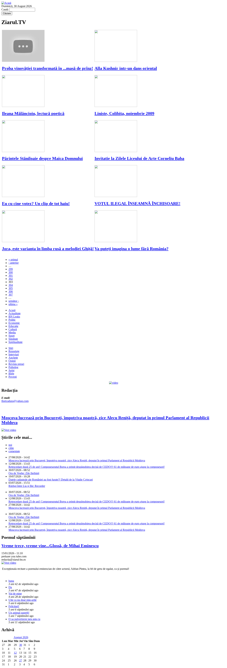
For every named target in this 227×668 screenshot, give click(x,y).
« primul (13, 259)
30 (20, 644)
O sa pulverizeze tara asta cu (24, 619)
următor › (14, 300)
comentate (14, 451)
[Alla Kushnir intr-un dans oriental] (116, 60)
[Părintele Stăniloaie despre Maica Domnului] (23, 151)
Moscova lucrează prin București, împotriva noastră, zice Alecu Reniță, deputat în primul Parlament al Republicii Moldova (77, 460)
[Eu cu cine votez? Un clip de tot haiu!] (23, 196)
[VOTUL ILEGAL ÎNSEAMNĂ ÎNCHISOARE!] (116, 196)
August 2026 (21, 637)
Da (10, 587)
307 (11, 294)
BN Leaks (14, 316)
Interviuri (14, 354)
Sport (12, 335)
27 (20, 660)
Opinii (12, 360)
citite (11, 448)
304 (11, 285)
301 (11, 275)
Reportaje (14, 351)
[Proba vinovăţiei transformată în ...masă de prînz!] (23, 60)
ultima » (13, 304)
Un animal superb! (19, 612)
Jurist (11, 370)
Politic (12, 319)
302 (11, 278)
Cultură (13, 329)
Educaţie (13, 326)
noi (10, 444)
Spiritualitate (16, 342)
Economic (14, 322)
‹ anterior (14, 262)
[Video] (113, 382)
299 (11, 269)
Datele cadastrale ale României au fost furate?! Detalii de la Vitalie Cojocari (51, 479)
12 (15, 652)
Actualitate (15, 313)
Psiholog (13, 367)
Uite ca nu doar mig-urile (23, 599)
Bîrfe (11, 373)
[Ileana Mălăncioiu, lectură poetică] (23, 105)
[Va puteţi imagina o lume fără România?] (116, 241)
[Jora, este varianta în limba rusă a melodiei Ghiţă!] (23, 241)
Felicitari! (14, 606)
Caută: (5, 9)
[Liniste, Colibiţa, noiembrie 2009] (116, 105)
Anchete (13, 357)
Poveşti (13, 376)
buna (11, 580)
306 (11, 291)
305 (11, 288)
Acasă (12, 310)
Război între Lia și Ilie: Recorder (27, 485)
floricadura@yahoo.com (15, 400)
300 (11, 272)
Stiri (11, 348)
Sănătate (13, 338)
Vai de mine (15, 593)
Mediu (12, 332)
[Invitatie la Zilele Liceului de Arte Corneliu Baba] (116, 151)
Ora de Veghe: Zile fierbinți (24, 473)
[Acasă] (6, 2)
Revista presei (16, 364)
